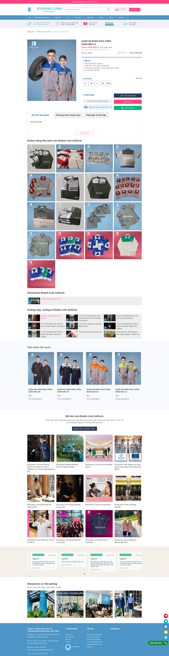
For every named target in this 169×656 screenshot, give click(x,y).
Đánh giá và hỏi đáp (96, 115)
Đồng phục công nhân (61, 31)
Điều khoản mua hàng (94, 634)
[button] (84, 573)
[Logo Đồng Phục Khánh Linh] (44, 9)
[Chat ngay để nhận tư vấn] (166, 627)
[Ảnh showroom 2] (40, 604)
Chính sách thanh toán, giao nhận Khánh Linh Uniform (95, 644)
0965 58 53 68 (40, 647)
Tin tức (67, 642)
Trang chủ (30, 31)
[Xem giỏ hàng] (166, 616)
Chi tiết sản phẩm (40, 115)
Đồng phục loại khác (44, 31)
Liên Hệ (68, 639)
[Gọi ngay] (166, 643)
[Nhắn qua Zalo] (166, 637)
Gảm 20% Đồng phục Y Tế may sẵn (84, 2)
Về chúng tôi (69, 637)
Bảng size (139, 78)
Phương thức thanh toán (68, 115)
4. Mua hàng (88, 95)
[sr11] (128, 604)
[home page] (30, 17)
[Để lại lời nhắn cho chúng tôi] (166, 632)
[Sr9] (99, 604)
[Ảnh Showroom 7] (70, 604)
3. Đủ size (87, 79)
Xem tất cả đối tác (84, 429)
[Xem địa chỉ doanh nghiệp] (166, 621)
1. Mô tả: (86, 61)
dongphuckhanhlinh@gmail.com (43, 650)
